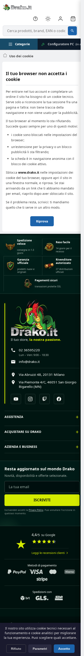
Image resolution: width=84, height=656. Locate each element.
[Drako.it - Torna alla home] (17, 7)
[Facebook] (59, 399)
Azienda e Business (20, 457)
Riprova (42, 221)
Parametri (40, 648)
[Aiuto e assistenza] (35, 19)
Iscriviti (40, 510)
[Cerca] (72, 30)
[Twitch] (44, 399)
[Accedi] (60, 19)
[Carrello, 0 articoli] (73, 19)
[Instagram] (30, 399)
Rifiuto (16, 648)
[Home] (5, 56)
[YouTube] (16, 399)
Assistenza (13, 427)
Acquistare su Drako (22, 442)
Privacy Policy (34, 520)
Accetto (64, 648)
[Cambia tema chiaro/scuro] (48, 19)
